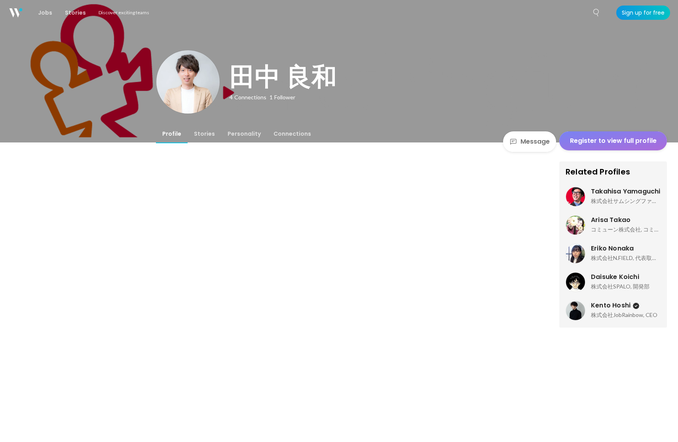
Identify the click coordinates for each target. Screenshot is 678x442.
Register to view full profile (613, 140)
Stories (204, 134)
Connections (292, 134)
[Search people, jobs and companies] (596, 13)
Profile (171, 134)
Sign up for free (643, 13)
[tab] (172, 133)
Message (535, 141)
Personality (244, 134)
